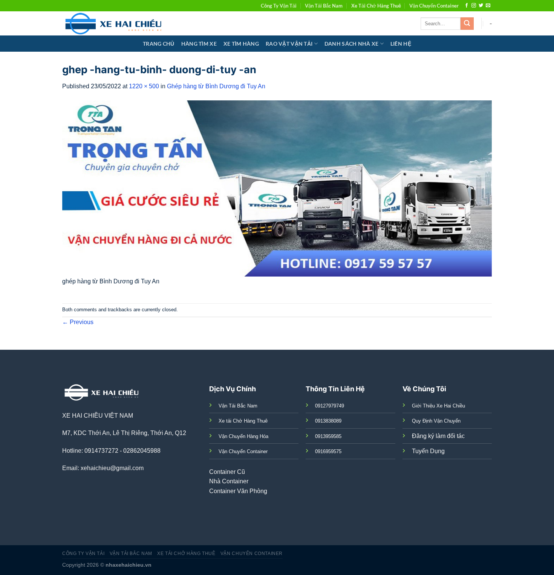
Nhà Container (228, 481)
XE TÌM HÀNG (241, 43)
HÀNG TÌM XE (199, 43)
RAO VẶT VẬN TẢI (289, 43)
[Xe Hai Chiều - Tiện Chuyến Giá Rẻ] (115, 23)
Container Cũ (227, 472)
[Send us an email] (488, 5)
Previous (77, 322)
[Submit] (467, 23)
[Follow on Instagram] (473, 5)
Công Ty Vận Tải (279, 6)
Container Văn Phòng (238, 491)
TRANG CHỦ (158, 43)
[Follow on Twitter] (481, 5)
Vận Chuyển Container (434, 6)
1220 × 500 (144, 86)
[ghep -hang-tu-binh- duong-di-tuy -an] (277, 188)
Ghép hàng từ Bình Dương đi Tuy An (216, 86)
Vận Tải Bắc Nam (324, 6)
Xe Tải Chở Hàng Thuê (376, 6)
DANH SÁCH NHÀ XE (351, 43)
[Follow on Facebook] (466, 5)
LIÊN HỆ (400, 43)
